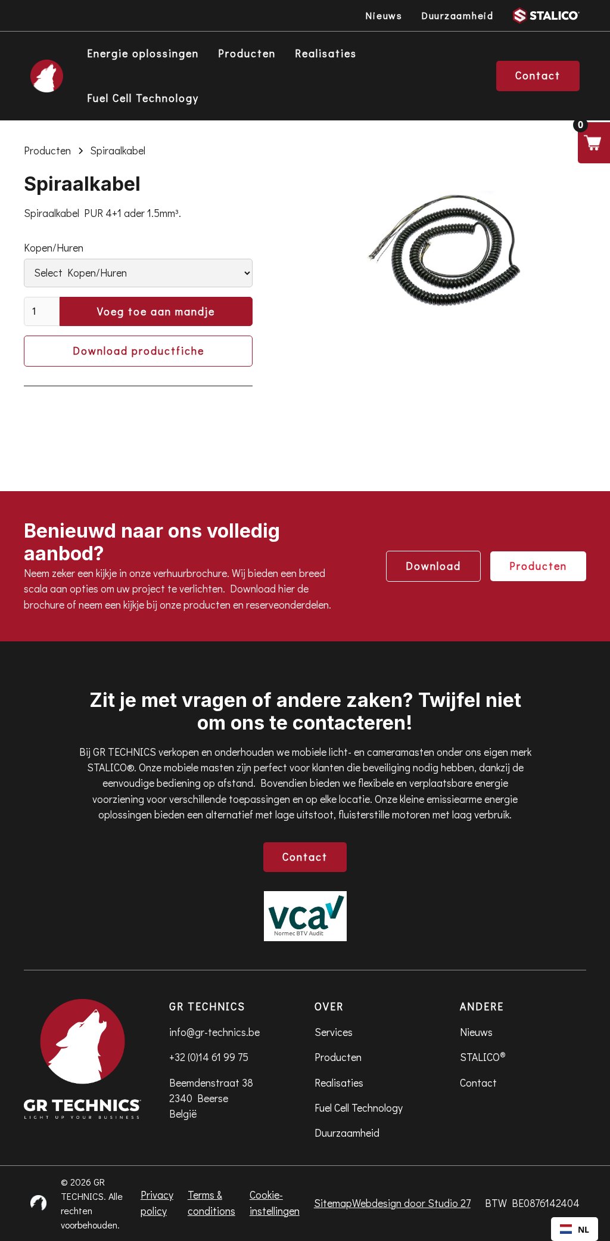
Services (334, 1032)
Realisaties (326, 53)
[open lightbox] (443, 254)
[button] (594, 142)
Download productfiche (138, 351)
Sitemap (333, 1203)
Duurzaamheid (347, 1133)
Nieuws (476, 1032)
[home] (46, 76)
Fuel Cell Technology (143, 98)
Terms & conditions (211, 1202)
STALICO (483, 1057)
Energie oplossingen (143, 53)
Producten (247, 53)
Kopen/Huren (53, 248)
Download (433, 566)
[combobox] (574, 1229)
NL (583, 1229)
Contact (305, 857)
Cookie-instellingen (275, 1202)
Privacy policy (157, 1202)
